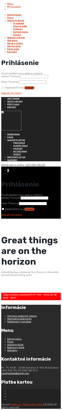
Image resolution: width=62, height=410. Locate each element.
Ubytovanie (14, 46)
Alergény (12, 40)
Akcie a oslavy (15, 43)
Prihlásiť (29, 88)
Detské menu (20, 32)
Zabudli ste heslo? (11, 93)
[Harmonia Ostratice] (31, 120)
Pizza (10, 17)
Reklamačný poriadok (19, 321)
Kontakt (12, 52)
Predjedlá (18, 23)
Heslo (9, 81)
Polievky (18, 29)
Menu (10, 3)
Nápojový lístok (16, 37)
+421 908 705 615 (35, 165)
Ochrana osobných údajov (22, 316)
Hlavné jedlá (20, 26)
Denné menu (14, 15)
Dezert (17, 34)
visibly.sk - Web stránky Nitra (27, 404)
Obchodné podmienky (19, 318)
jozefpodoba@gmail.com (15, 373)
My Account (14, 6)
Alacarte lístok (15, 20)
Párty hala (13, 49)
